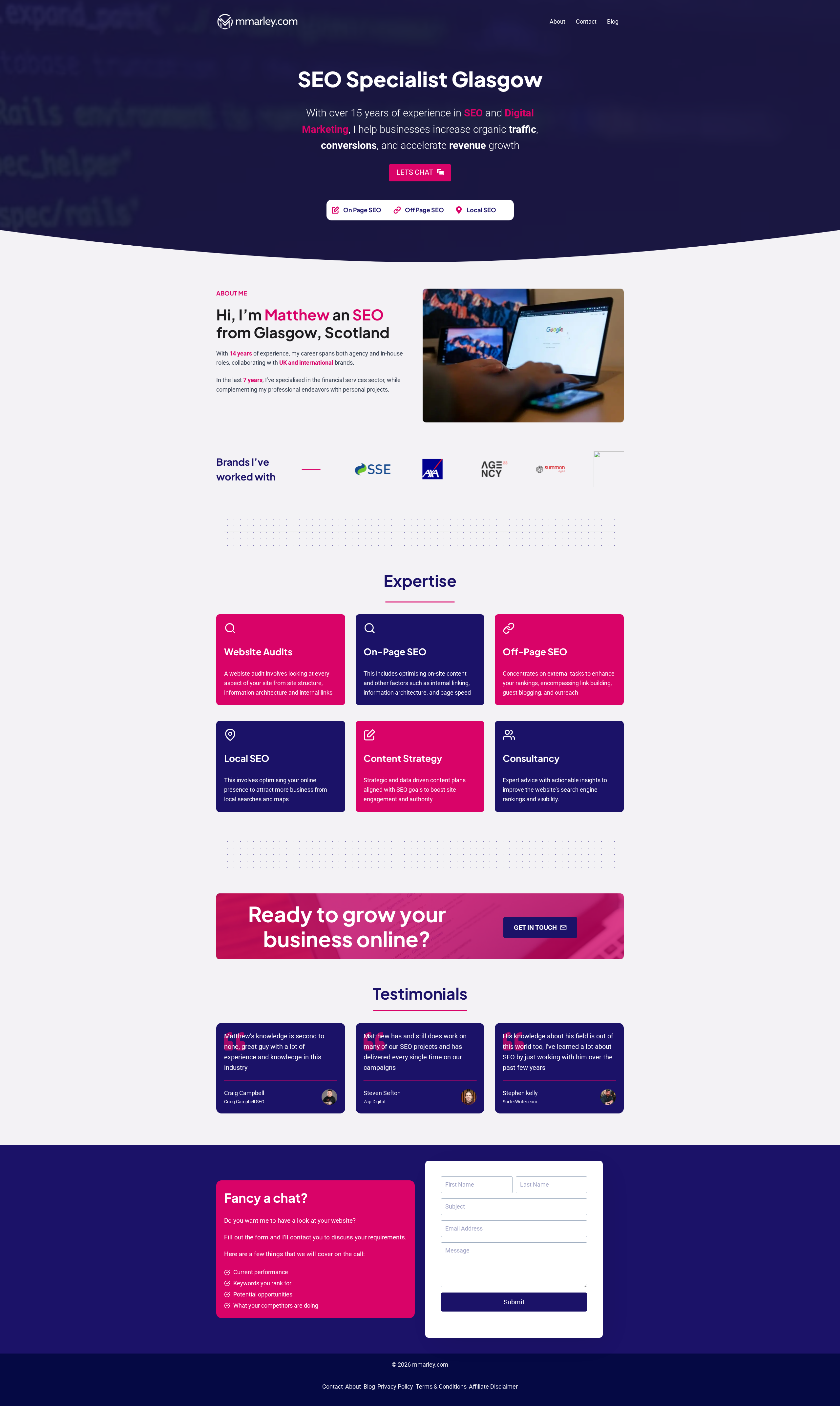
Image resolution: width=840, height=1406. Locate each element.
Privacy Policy (395, 1386)
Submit (514, 1302)
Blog (613, 21)
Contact (586, 21)
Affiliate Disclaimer (493, 1386)
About (557, 21)
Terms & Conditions (441, 1386)
